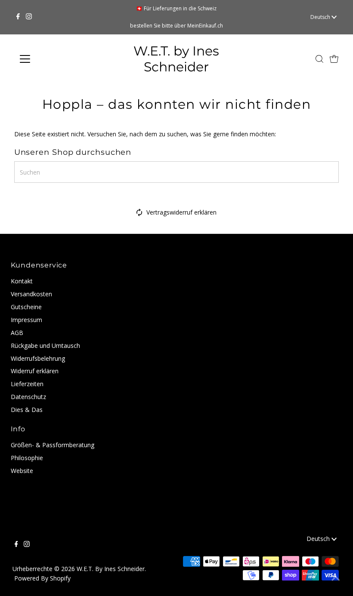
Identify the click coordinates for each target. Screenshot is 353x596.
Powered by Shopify (42, 578)
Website (22, 471)
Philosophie (27, 458)
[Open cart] (334, 59)
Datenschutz (28, 397)
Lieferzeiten (27, 384)
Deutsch (320, 17)
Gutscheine (26, 307)
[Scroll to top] (335, 578)
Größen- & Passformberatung (52, 445)
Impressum (26, 320)
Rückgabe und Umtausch (45, 345)
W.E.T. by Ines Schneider (176, 59)
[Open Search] (319, 59)
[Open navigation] (52, 59)
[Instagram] (29, 17)
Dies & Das (27, 410)
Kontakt (22, 281)
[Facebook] (18, 17)
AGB (17, 333)
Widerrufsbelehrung (38, 358)
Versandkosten (31, 294)
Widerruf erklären (35, 371)
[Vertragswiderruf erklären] (139, 214)
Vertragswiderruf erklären (181, 212)
